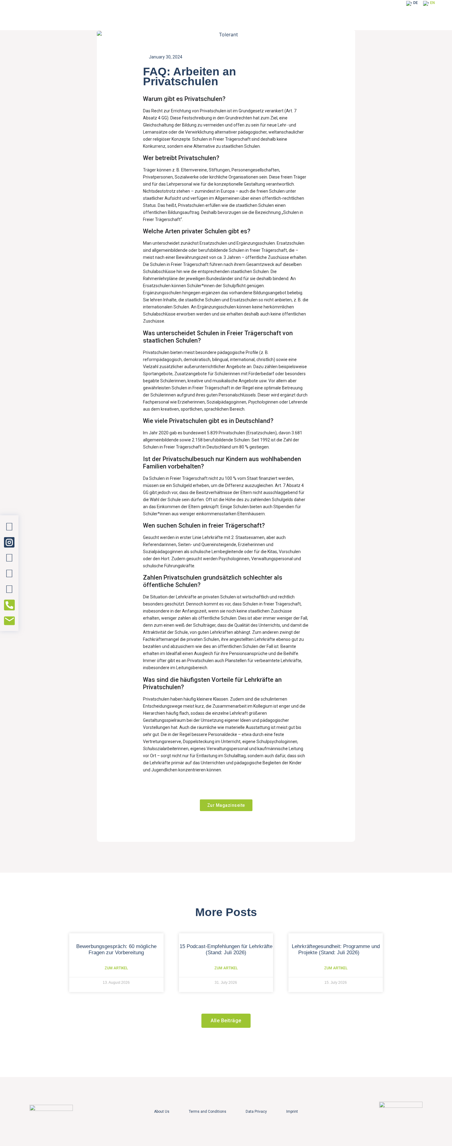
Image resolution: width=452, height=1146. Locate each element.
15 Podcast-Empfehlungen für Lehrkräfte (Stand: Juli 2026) (226, 949)
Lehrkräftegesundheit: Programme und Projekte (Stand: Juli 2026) (336, 949)
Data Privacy (256, 1111)
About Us (161, 1111)
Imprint (292, 1111)
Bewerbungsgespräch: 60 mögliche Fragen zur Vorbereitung (116, 949)
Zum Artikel (116, 968)
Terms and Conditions (207, 1111)
